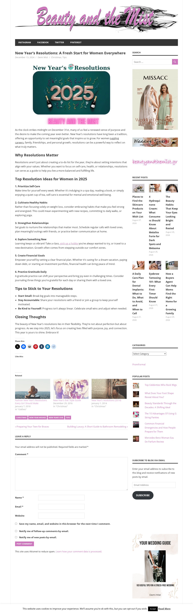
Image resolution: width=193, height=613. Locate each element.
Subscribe (143, 495)
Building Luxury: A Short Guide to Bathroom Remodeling (96, 426)
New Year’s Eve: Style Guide (67, 400)
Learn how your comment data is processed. (79, 551)
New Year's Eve (56, 417)
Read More (164, 608)
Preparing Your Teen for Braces (32, 426)
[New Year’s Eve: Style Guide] (70, 389)
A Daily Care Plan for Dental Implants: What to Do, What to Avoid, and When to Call (138, 293)
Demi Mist (43, 57)
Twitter (59, 42)
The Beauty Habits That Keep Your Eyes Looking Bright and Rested (172, 212)
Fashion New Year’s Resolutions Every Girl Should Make (31, 402)
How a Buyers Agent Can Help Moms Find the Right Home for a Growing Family (171, 293)
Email (19, 506)
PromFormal (139, 364)
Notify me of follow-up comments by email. (44, 531)
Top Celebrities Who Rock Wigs (161, 384)
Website (19, 515)
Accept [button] (153, 608)
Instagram (24, 42)
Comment (21, 454)
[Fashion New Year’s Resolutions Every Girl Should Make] (32, 389)
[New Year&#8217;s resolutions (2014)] (109, 389)
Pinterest (75, 42)
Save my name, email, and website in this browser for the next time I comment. (64, 523)
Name (19, 497)
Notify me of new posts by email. (38, 537)
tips (68, 417)
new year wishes (37, 417)
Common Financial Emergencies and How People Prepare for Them (160, 427)
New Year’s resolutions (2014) (106, 400)
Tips (64, 57)
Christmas (56, 57)
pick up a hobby (69, 243)
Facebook (43, 42)
